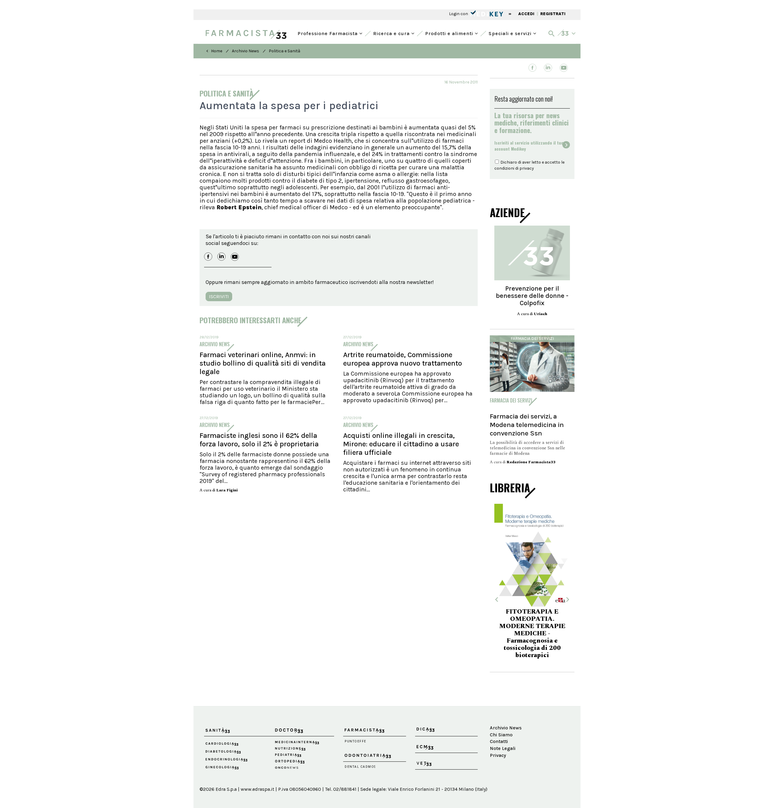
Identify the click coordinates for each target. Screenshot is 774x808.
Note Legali (502, 748)
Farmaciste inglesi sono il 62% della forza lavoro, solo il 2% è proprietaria (259, 439)
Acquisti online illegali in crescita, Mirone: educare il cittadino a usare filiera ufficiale (401, 444)
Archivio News (245, 51)
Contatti (499, 741)
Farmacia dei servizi (532, 338)
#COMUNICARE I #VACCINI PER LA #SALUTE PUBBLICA (566, 630)
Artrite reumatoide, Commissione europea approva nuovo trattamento (402, 358)
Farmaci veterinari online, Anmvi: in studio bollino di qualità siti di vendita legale (263, 363)
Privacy (498, 755)
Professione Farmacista (328, 33)
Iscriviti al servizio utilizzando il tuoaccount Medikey (529, 146)
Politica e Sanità (284, 51)
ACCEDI (526, 13)
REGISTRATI (552, 13)
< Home (214, 51)
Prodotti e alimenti (450, 33)
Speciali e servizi (511, 33)
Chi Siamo (501, 735)
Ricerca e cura (392, 33)
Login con (459, 13)
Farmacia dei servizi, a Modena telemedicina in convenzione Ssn (527, 424)
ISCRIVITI (219, 296)
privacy (526, 168)
